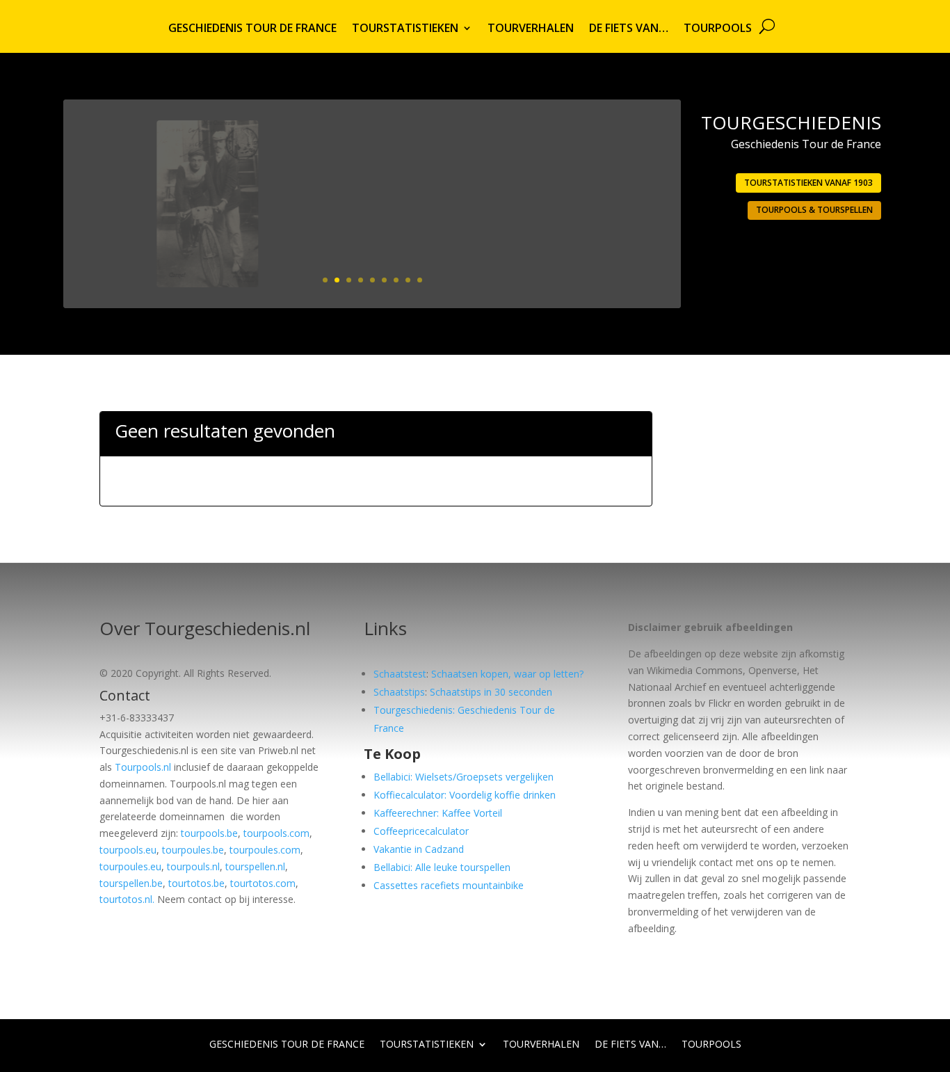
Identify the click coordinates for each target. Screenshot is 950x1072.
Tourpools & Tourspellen (814, 210)
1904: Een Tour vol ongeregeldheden (545, 164)
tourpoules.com (265, 849)
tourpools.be (209, 833)
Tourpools (718, 29)
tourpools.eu (127, 849)
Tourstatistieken (405, 29)
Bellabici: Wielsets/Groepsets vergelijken (463, 776)
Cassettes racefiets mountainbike (448, 885)
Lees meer (614, 252)
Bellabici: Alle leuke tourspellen (441, 867)
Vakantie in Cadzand (418, 849)
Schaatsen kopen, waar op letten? (507, 673)
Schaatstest (399, 673)
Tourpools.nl (143, 767)
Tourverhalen (531, 29)
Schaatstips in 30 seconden (491, 691)
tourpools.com (276, 833)
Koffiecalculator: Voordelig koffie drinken (464, 794)
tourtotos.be (196, 883)
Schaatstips (399, 691)
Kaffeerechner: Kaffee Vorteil (437, 812)
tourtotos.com (263, 883)
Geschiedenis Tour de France (252, 29)
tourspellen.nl (255, 866)
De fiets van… (628, 29)
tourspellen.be (131, 883)
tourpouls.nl (193, 866)
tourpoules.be (193, 849)
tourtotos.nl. (126, 899)
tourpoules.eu (130, 866)
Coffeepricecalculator (421, 831)
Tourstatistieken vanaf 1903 (808, 183)
